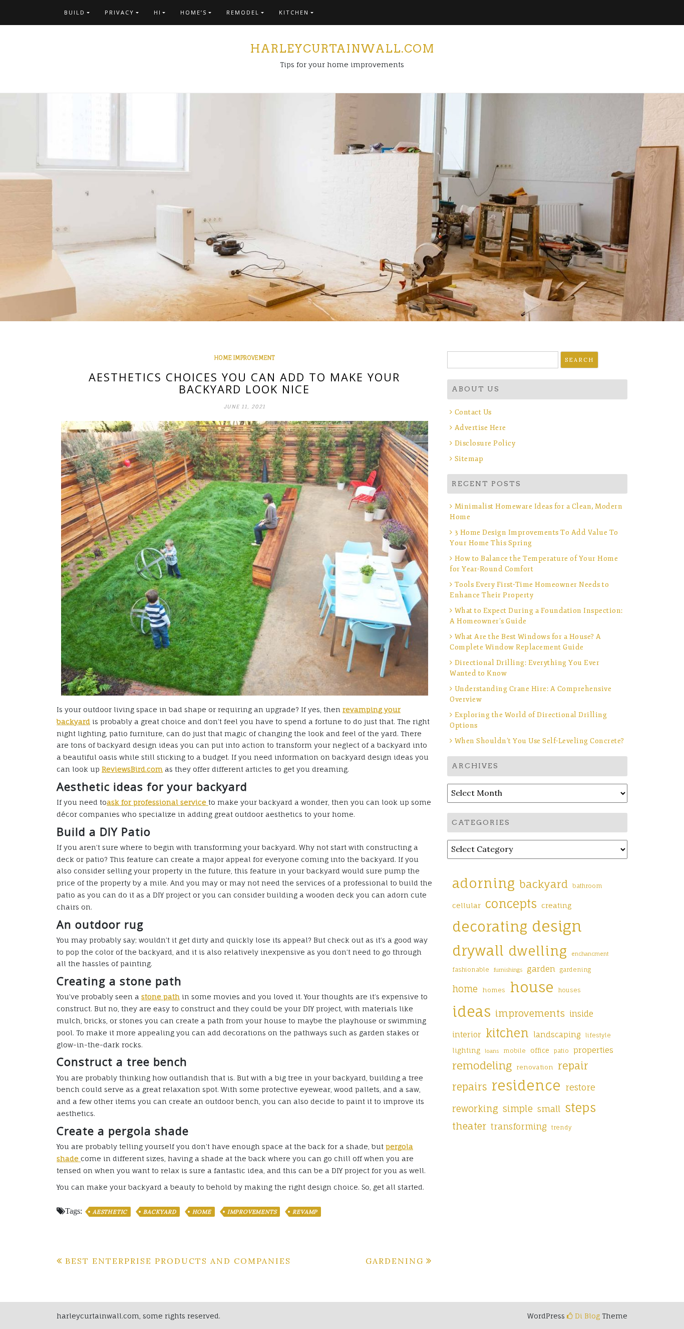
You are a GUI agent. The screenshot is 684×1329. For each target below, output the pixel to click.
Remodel (242, 12)
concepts (511, 904)
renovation (534, 1067)
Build (74, 12)
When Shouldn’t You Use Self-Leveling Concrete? (540, 741)
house (532, 987)
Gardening (395, 1261)
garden (541, 969)
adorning (483, 883)
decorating (489, 926)
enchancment (590, 953)
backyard (159, 1211)
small (548, 1108)
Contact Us (473, 412)
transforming (519, 1126)
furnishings (508, 969)
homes (493, 990)
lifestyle (598, 1035)
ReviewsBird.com (132, 769)
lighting (466, 1050)
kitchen (507, 1033)
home (201, 1211)
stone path (160, 996)
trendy (561, 1127)
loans (492, 1050)
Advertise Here (480, 427)
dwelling (537, 951)
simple (518, 1108)
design (557, 926)
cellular (466, 905)
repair (573, 1065)
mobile (514, 1050)
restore (580, 1087)
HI (157, 12)
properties (593, 1050)
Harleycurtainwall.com (342, 48)
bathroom (587, 886)
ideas (471, 1011)
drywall (478, 950)
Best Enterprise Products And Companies (178, 1261)
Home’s (193, 12)
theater (469, 1126)
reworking (475, 1108)
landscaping (557, 1034)
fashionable (470, 969)
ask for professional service (157, 802)
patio (561, 1050)
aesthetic (110, 1211)
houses (569, 990)
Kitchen (294, 12)
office (539, 1050)
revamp (304, 1211)
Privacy (119, 12)
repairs (469, 1087)
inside (581, 1014)
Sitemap (469, 459)
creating (556, 905)
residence (526, 1085)
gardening (575, 969)
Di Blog (586, 1315)
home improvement (244, 357)
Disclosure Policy (485, 443)
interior (466, 1034)
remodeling (482, 1065)
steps (580, 1107)
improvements (252, 1211)
